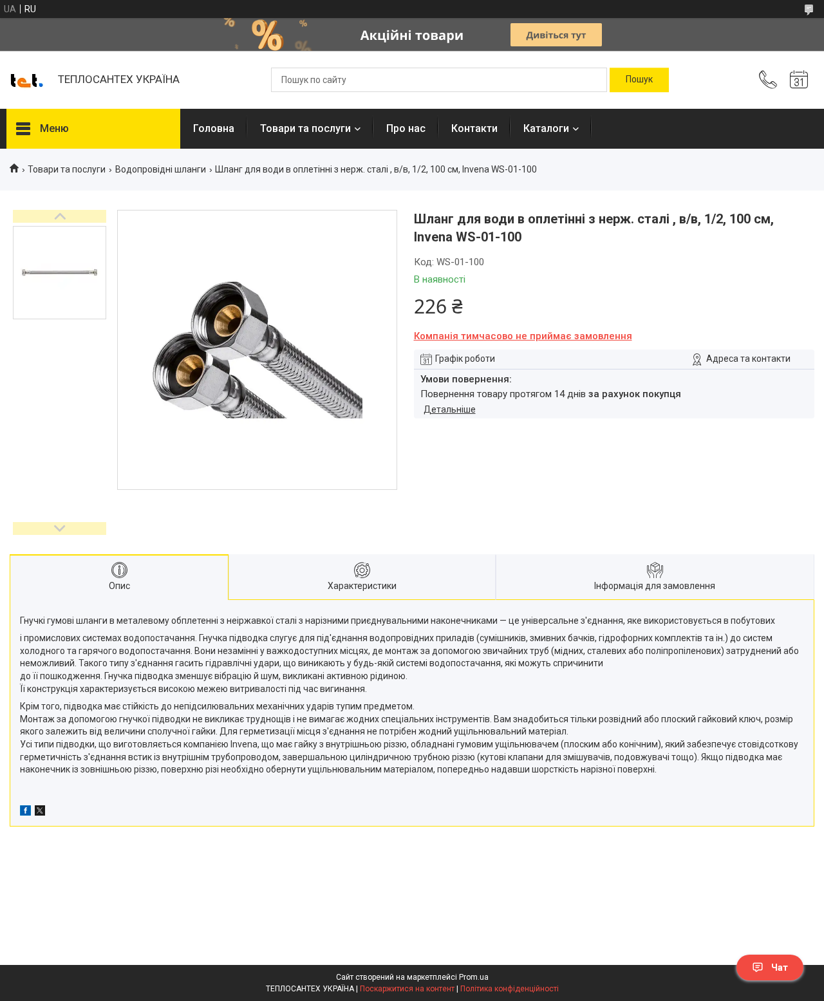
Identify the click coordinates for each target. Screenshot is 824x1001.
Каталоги (546, 128)
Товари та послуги (305, 128)
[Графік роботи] (799, 80)
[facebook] (25, 812)
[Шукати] (639, 80)
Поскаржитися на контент (407, 988)
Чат (779, 967)
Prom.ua (474, 977)
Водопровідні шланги (160, 169)
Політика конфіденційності (509, 988)
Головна (213, 128)
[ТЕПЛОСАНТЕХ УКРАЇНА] (25, 79)
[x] (40, 812)
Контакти (474, 128)
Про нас (406, 128)
